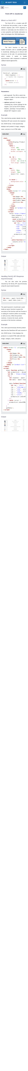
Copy (23, 69)
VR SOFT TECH (10, 2)
